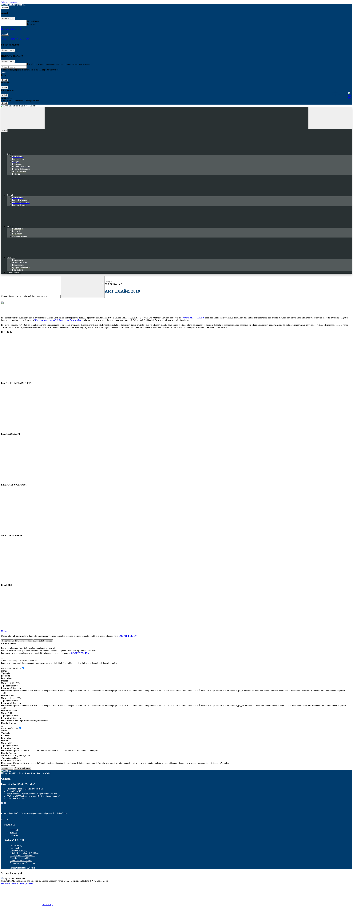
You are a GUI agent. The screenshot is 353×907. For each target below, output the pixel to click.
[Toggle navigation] (23, 118)
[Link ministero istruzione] (13, 5)
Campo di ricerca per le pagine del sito (17, 296)
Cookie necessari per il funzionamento (18, 660)
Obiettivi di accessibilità (20, 858)
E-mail (30, 64)
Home (107, 282)
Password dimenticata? (11, 29)
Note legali (14, 848)
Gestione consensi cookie (21, 860)
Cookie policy (16, 846)
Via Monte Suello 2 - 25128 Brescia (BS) (25, 789)
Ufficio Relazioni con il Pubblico (24, 853)
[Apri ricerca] (330, 118)
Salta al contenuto (9, 2)
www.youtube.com (9, 728)
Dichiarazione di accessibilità (22, 855)
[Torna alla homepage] (176, 106)
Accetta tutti (43, 641)
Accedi (5, 7)
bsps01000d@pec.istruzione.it (36, 796)
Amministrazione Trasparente (22, 863)
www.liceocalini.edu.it (11, 668)
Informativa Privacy (18, 850)
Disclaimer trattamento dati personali (17, 883)
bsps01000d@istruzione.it (35, 794)
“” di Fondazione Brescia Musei (58, 320)
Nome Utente (33, 21)
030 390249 (15, 791)
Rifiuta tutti (23, 641)
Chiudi (4, 80)
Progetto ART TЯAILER (193, 318)
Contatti (5, 778)
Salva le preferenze (22, 768)
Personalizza (7, 641)
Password (31, 24)
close (4, 130)
